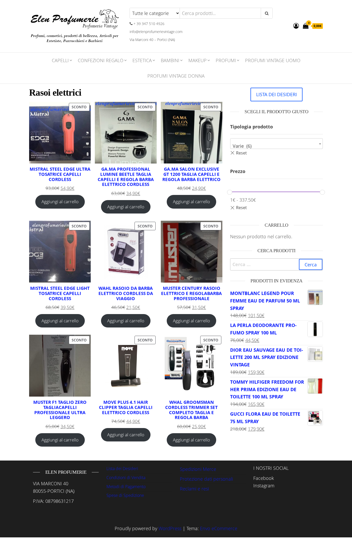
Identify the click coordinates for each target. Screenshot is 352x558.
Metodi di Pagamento (126, 486)
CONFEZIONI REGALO (100, 60)
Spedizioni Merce (198, 469)
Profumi (226, 60)
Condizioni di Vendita (125, 477)
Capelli (60, 60)
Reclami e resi (194, 489)
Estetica (142, 60)
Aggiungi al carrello (60, 201)
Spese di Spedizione (125, 495)
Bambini (170, 60)
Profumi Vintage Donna (176, 76)
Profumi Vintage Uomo (272, 60)
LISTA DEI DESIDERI (276, 94)
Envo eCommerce (218, 528)
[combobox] (276, 143)
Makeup (197, 60)
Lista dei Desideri (122, 468)
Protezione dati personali (206, 479)
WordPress (169, 528)
